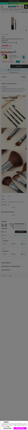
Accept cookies (20, 428)
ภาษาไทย (7, 426)
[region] (14, 425)
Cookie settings (7, 428)
